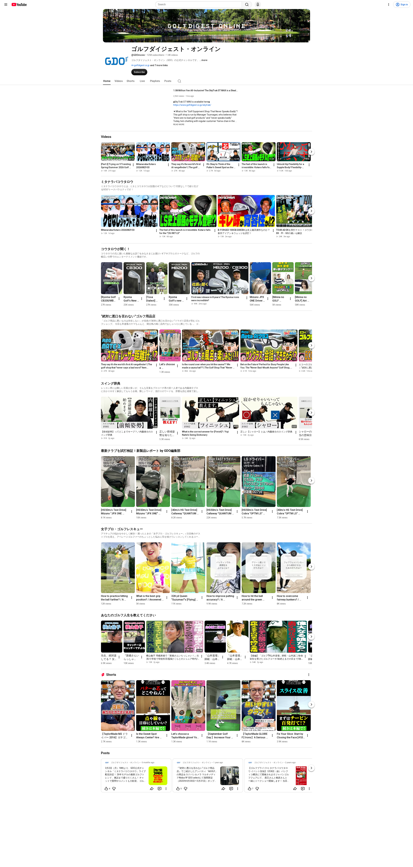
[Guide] (6, 4)
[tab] (107, 81)
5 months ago (148, 762)
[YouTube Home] (19, 4)
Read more (178, 124)
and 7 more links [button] (159, 65)
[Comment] (159, 788)
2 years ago (290, 762)
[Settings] (389, 4)
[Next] (311, 152)
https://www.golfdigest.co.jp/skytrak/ (192, 105)
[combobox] (199, 4)
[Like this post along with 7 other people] (249, 788)
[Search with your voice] (258, 4)
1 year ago (218, 762)
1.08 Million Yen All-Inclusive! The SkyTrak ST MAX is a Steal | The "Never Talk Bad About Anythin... (205, 90)
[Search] (247, 4)
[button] (178, 124)
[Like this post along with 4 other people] (106, 788)
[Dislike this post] (113, 788)
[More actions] (133, 165)
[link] (136, 776)
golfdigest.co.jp (142, 65)
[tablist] (206, 81)
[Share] (152, 788)
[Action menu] (166, 788)
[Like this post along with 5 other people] (178, 788)
